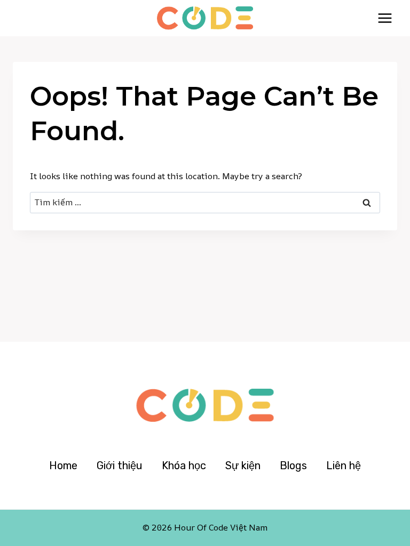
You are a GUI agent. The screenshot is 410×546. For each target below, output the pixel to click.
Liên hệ (343, 465)
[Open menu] (384, 18)
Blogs (293, 465)
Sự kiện (243, 465)
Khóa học (184, 465)
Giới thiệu (120, 465)
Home (63, 465)
